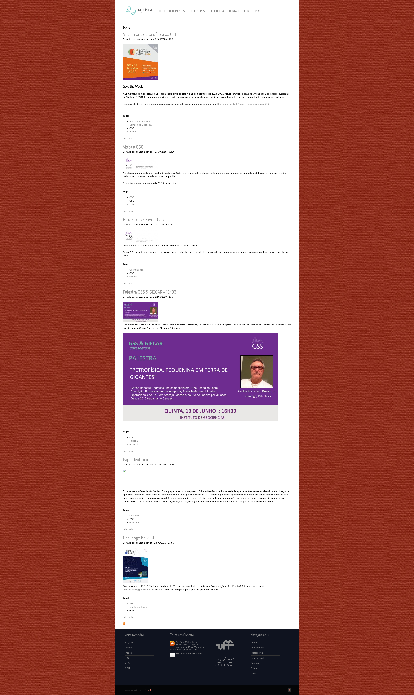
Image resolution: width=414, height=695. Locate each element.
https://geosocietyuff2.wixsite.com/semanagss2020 (243, 104)
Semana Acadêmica (139, 121)
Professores (196, 11)
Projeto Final (217, 11)
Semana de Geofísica (140, 124)
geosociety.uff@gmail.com (136, 589)
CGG (132, 197)
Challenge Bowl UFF (140, 538)
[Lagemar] (225, 668)
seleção (133, 276)
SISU (127, 668)
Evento (132, 131)
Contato (234, 11)
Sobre (247, 11)
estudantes (135, 522)
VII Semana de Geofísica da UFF (150, 34)
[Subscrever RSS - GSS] (124, 624)
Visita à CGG (133, 147)
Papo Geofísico (135, 459)
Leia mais (128, 138)
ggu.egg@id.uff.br (192, 653)
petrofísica (134, 444)
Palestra (133, 440)
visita (132, 204)
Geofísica (134, 515)
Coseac (128, 647)
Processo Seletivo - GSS (143, 219)
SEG (131, 603)
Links (257, 11)
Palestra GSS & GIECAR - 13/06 (149, 292)
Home (162, 11)
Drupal (147, 690)
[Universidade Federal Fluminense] (225, 652)
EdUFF (128, 658)
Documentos (177, 11)
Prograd (129, 642)
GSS (131, 128)
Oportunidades (137, 270)
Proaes (128, 652)
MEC (127, 663)
